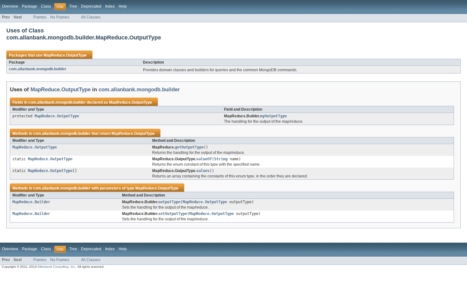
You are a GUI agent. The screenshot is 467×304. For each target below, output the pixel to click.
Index (110, 6)
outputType (169, 202)
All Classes (90, 17)
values (203, 171)
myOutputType (273, 116)
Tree (73, 6)
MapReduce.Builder (31, 202)
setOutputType (172, 213)
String (220, 159)
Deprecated (91, 6)
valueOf (204, 159)
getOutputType (189, 147)
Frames (39, 17)
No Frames (59, 17)
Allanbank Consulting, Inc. (56, 266)
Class (46, 6)
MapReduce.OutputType (65, 55)
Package (29, 6)
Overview (10, 6)
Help (122, 6)
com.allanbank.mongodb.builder (37, 69)
